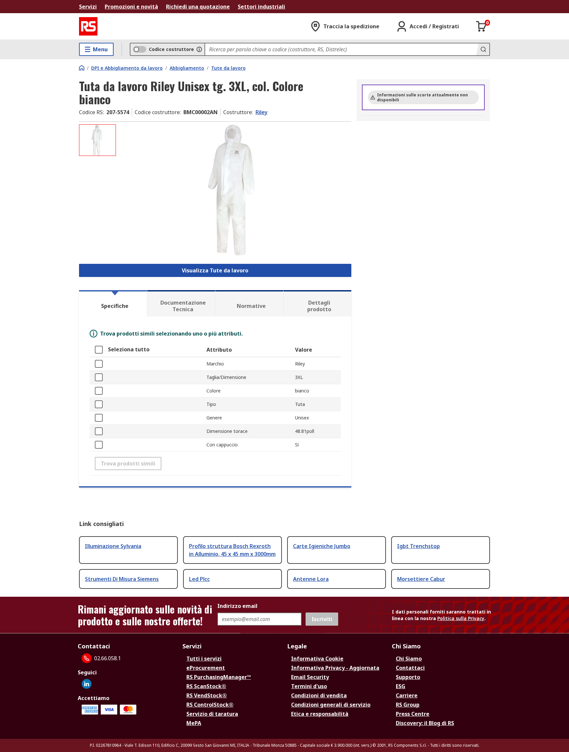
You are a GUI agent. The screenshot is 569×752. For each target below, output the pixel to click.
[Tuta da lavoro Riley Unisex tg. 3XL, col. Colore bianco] (234, 190)
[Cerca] (482, 49)
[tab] (113, 303)
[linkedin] (87, 684)
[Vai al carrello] (481, 26)
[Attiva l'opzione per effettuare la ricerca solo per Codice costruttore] (199, 49)
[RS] (88, 26)
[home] (81, 67)
